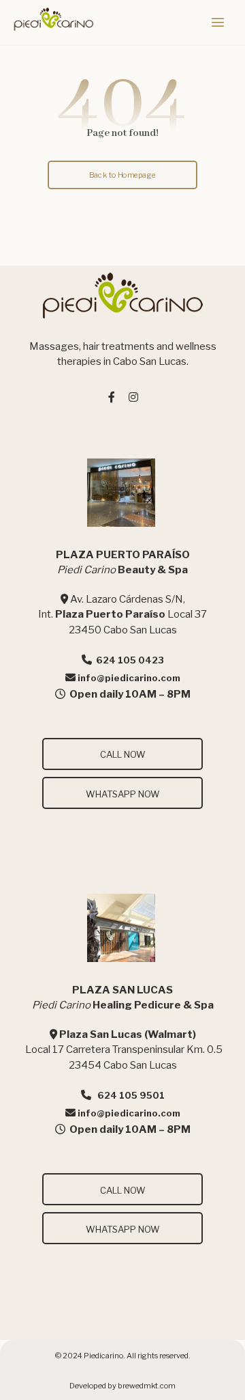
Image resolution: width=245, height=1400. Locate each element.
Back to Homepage (122, 173)
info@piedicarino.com (129, 677)
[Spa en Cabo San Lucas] (53, 19)
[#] (111, 397)
